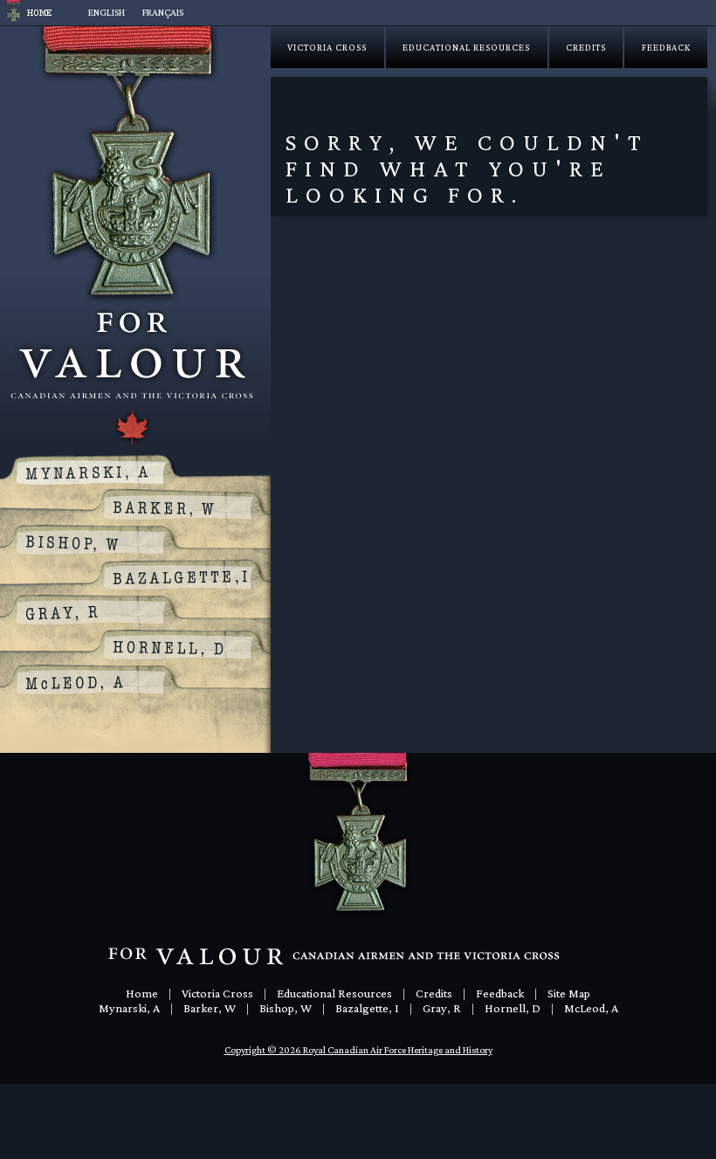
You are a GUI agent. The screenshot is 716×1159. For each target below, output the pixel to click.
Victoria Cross (327, 47)
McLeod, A (591, 1008)
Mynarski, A (129, 1008)
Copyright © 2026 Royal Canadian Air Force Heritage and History (358, 1050)
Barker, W (209, 1008)
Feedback (666, 47)
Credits (586, 47)
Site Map (568, 993)
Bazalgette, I (367, 1008)
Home (142, 993)
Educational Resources (466, 47)
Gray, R (442, 1008)
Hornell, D (512, 1008)
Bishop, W (285, 1008)
